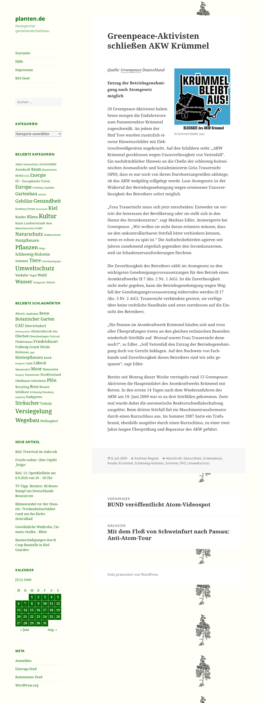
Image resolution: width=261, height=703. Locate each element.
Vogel (33, 275)
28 (25, 623)
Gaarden (49, 187)
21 (25, 616)
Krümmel (126, 463)
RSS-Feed (22, 78)
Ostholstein (38, 381)
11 (51, 603)
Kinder (20, 217)
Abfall (18, 164)
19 (58, 610)
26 (58, 616)
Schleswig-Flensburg (42, 392)
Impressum (24, 70)
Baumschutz (49, 169)
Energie (38, 175)
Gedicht (42, 194)
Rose (34, 386)
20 (19, 616)
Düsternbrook (41, 331)
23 (38, 616)
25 (51, 616)
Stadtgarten (34, 397)
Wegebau (27, 420)
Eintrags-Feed (26, 669)
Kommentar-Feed (28, 677)
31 (45, 623)
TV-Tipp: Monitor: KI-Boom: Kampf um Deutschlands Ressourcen (36, 491)
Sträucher (27, 402)
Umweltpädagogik (51, 261)
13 (19, 610)
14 (25, 610)
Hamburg (21, 208)
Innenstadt (42, 208)
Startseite (22, 53)
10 (45, 603)
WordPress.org (27, 685)
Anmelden (23, 660)
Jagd (32, 352)
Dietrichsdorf (35, 325)
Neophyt (19, 374)
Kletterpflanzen (29, 357)
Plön (51, 380)
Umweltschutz (34, 268)
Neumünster (32, 375)
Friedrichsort (45, 341)
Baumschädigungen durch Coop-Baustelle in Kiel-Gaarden (35, 545)
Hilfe (19, 61)
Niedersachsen (52, 234)
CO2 (26, 176)
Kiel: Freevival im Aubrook (36, 451)
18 (51, 610)
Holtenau (22, 352)
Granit (34, 347)
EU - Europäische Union (32, 181)
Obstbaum (22, 381)
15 (32, 610)
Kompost (20, 363)
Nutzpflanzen (27, 240)
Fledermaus (24, 342)
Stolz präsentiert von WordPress (132, 574)
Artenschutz (30, 164)
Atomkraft (22, 169)
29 (32, 623)
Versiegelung (33, 411)
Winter (50, 282)
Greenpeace (131, 70)
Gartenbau (26, 194)
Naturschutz (29, 234)
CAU (19, 325)
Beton (44, 313)
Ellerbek (22, 336)
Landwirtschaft (34, 223)
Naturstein (50, 369)
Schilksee (22, 392)
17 (45, 610)
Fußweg (22, 346)
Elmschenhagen (39, 336)
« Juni (24, 629)
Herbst (31, 208)
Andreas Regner (146, 458)
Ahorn (20, 313)
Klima (32, 216)
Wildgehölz (39, 282)
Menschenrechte (24, 228)
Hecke (45, 346)
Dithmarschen (22, 331)
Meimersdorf (22, 369)
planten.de (30, 18)
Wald (42, 275)
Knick (48, 358)
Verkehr (22, 275)
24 (45, 616)
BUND (19, 176)
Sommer (22, 261)
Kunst (19, 223)
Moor (36, 369)
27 (19, 623)
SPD (183, 463)
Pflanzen (26, 247)
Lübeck (39, 362)
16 (38, 610)
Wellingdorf (49, 421)
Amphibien (32, 313)
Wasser (23, 281)
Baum (36, 169)
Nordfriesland (50, 374)
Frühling (37, 187)
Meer (49, 223)
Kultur (48, 216)
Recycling (22, 387)
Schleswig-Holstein (32, 254)
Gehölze (24, 201)
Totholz (46, 403)
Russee (44, 387)
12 (58, 603)
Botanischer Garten (35, 319)
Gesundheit (47, 200)
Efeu (55, 331)
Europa (23, 187)
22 (32, 616)
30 (38, 623)
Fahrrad (55, 336)
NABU (39, 228)
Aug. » (52, 629)
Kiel (53, 208)
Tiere (35, 260)
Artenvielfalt (47, 164)
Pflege (42, 248)
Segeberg (20, 397)
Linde (29, 363)
